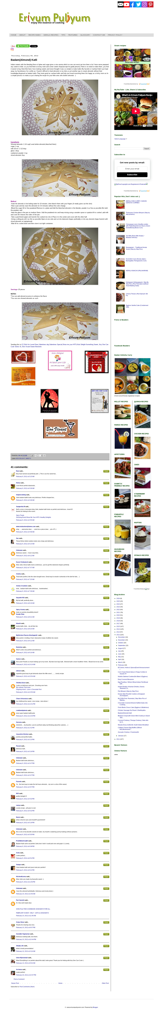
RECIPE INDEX (35, 35)
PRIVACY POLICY (115, 35)
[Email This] (35, 455)
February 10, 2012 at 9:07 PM (25, 927)
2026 (118, 598)
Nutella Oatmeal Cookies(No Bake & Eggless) (133, 676)
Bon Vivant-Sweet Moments (32, 347)
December (121, 637)
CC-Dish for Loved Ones (30, 344)
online (116, 754)
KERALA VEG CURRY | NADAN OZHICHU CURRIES (136, 202)
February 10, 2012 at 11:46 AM (26, 916)
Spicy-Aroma (20, 609)
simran (18, 671)
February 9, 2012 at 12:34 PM (25, 716)
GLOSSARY (85, 35)
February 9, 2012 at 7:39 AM (25, 591)
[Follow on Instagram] (12, 50)
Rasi (17, 471)
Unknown (19, 550)
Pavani (18, 746)
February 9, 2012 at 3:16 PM (25, 751)
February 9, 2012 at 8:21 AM (25, 617)
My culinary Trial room (23, 687)
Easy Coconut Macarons (126, 679)
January (121, 736)
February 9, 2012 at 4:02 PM (25, 799)
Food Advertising (138, 589)
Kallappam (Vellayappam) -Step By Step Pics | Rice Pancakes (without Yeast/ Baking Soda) (137, 284)
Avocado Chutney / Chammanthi (128, 732)
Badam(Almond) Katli (125, 713)
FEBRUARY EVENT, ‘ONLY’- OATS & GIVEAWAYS (32, 913)
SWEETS (28, 458)
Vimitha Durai (20, 683)
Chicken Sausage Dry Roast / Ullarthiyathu (132, 710)
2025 (118, 601)
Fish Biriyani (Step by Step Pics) (128, 691)
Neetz (18, 817)
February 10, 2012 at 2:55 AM (25, 894)
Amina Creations (22, 586)
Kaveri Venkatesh (22, 562)
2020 (118, 615)
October (121, 643)
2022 (118, 609)
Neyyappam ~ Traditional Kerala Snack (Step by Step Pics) (136, 248)
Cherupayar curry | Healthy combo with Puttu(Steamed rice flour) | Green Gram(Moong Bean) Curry (138, 226)
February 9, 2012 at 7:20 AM (25, 579)
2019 (118, 618)
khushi (18, 623)
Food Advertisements (130, 84)
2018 (118, 621)
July (119, 651)
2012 (118, 635)
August (120, 648)
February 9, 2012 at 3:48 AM (25, 500)
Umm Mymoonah (22, 958)
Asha (18, 853)
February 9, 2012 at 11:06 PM (25, 882)
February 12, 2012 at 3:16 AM (25, 951)
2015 (118, 626)
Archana (19, 969)
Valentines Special (55, 344)
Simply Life (20, 946)
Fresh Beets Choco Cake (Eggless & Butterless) (133, 707)
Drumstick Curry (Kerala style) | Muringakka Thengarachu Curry (136, 259)
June (120, 654)
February (121, 665)
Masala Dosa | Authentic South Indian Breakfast (133, 725)
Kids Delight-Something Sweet (87, 344)
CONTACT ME (99, 35)
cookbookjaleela (21, 710)
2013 (118, 632)
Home (60, 983)
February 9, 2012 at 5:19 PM (25, 822)
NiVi (17, 793)
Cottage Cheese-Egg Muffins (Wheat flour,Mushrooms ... (130, 728)
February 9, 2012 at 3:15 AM (25, 476)
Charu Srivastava (22, 698)
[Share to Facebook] (42, 455)
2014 (118, 629)
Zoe (17, 538)
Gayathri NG (20, 597)
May (119, 657)
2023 (118, 607)
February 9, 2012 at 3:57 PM (25, 787)
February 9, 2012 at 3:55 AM (25, 520)
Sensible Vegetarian (23, 934)
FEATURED (72, 35)
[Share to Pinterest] (44, 455)
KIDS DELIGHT (20, 458)
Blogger (95, 1007)
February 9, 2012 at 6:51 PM (25, 858)
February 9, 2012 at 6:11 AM (25, 555)
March (120, 662)
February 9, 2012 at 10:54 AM (25, 676)
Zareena (19, 722)
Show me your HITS (70, 344)
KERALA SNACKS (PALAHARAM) (137, 270)
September (122, 645)
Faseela (18, 781)
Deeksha (19, 647)
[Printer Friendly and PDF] (23, 47)
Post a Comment (19, 979)
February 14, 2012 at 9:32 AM (25, 963)
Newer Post (15, 983)
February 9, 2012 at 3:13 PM (25, 739)
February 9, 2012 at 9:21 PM (25, 870)
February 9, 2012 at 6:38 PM (25, 846)
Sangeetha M (20, 506)
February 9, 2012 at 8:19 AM (25, 603)
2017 (118, 623)
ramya (18, 805)
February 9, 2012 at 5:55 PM (25, 834)
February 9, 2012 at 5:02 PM (25, 811)
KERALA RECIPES (51, 35)
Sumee (18, 659)
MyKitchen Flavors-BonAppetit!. (27, 635)
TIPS (63, 35)
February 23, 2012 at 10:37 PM (26, 975)
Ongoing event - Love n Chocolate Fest (28, 689)
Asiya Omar (20, 922)
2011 (118, 739)
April (119, 659)
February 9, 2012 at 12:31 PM (25, 704)
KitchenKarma (21, 876)
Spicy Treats (20, 515)
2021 (118, 612)
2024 (118, 604)
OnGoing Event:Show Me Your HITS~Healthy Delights (33, 517)
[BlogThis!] (38, 455)
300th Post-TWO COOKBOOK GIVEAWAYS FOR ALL (33, 909)
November (121, 640)
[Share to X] (40, 455)
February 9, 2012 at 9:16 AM (25, 652)
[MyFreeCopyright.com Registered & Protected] (130, 184)
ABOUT (22, 35)
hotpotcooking (21, 495)
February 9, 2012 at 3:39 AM (25, 488)
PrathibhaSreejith (22, 841)
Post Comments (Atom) (27, 987)
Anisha (18, 574)
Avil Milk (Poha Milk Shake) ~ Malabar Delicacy (135, 236)
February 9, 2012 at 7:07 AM (25, 567)
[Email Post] (31, 455)
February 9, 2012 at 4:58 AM (25, 532)
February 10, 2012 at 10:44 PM (26, 939)
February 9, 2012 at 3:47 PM (25, 763)
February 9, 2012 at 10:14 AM (25, 664)
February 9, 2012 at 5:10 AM (25, 544)
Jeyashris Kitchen (22, 734)
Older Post (105, 983)
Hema (18, 483)
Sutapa (18, 864)
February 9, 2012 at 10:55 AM (25, 692)
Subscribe (132, 175)
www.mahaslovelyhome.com (26, 526)
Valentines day (44, 344)
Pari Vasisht (20, 900)
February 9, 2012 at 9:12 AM (25, 641)
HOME (13, 35)
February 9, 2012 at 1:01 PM (25, 728)
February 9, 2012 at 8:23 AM (25, 629)
